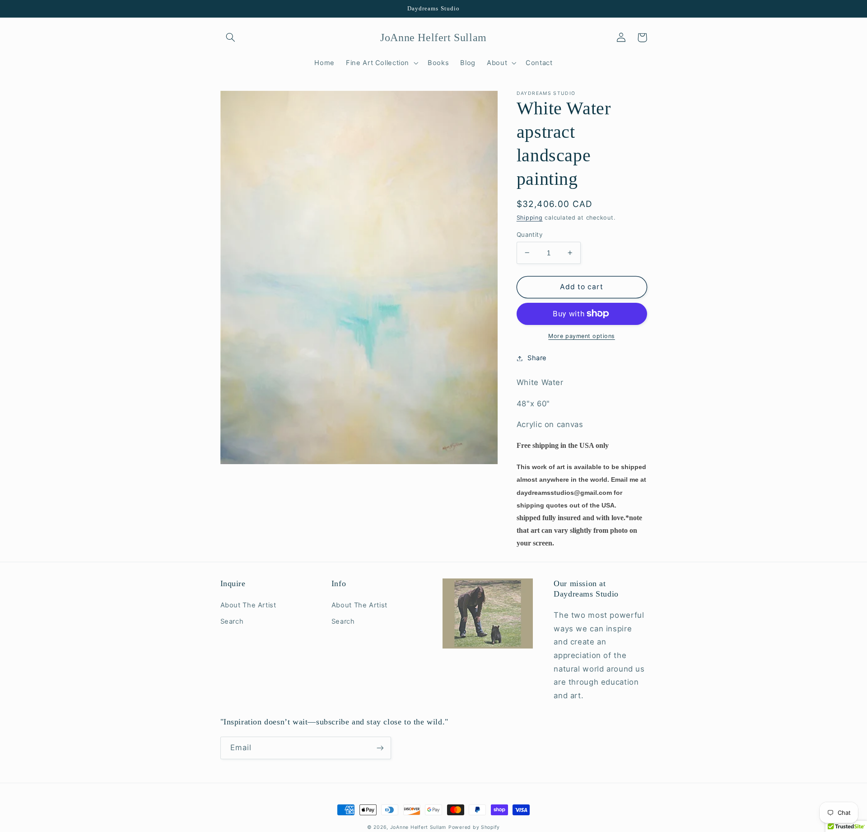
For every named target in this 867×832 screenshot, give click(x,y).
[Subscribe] (379, 748)
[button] (230, 37)
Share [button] (537, 358)
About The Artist (248, 605)
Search (232, 621)
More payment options (581, 336)
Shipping (530, 217)
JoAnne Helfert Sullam (418, 827)
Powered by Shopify (474, 827)
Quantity (530, 234)
